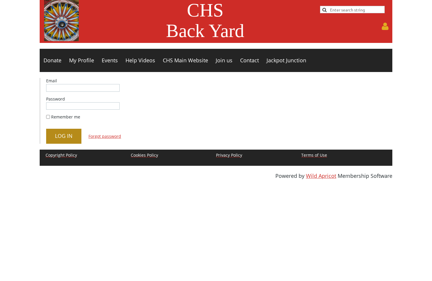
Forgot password (104, 136)
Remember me (65, 117)
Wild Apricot (321, 175)
